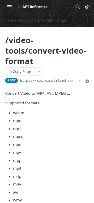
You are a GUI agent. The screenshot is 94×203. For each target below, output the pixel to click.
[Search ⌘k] (77, 6)
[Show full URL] (81, 81)
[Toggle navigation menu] (9, 6)
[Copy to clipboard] (87, 81)
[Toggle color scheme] (87, 6)
